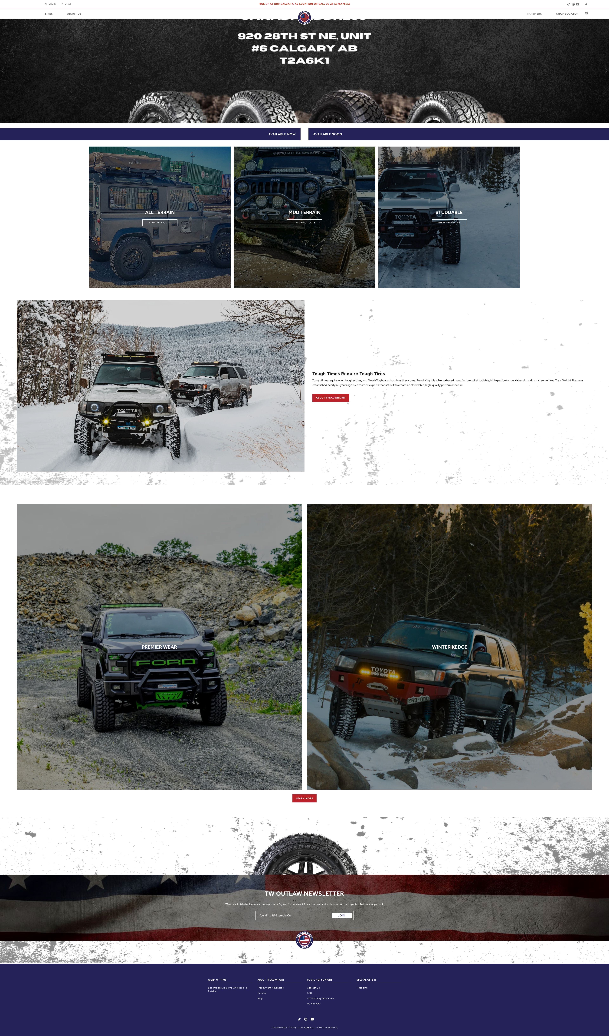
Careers (262, 993)
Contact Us (313, 987)
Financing (362, 987)
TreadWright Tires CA (285, 1027)
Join (341, 915)
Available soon (327, 134)
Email (261, 918)
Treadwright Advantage (271, 987)
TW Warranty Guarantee (320, 998)
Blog (260, 998)
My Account (314, 1003)
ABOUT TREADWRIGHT (331, 397)
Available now (282, 134)
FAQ (309, 993)
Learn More (304, 798)
